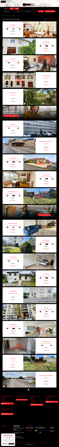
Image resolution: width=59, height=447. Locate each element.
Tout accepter (11, 443)
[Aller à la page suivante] (32, 389)
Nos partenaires (27, 442)
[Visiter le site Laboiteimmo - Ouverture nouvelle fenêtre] (31, 444)
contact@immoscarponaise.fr (18, 437)
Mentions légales (33, 442)
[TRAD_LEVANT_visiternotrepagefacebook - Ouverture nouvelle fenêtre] (27, 430)
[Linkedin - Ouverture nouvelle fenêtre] (31, 430)
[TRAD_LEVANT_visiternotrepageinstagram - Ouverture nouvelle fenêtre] (29, 430)
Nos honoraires (21, 442)
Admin (38, 442)
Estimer (16, 8)
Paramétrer (5, 443)
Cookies (48, 442)
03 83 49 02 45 (17, 436)
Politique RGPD (43, 442)
